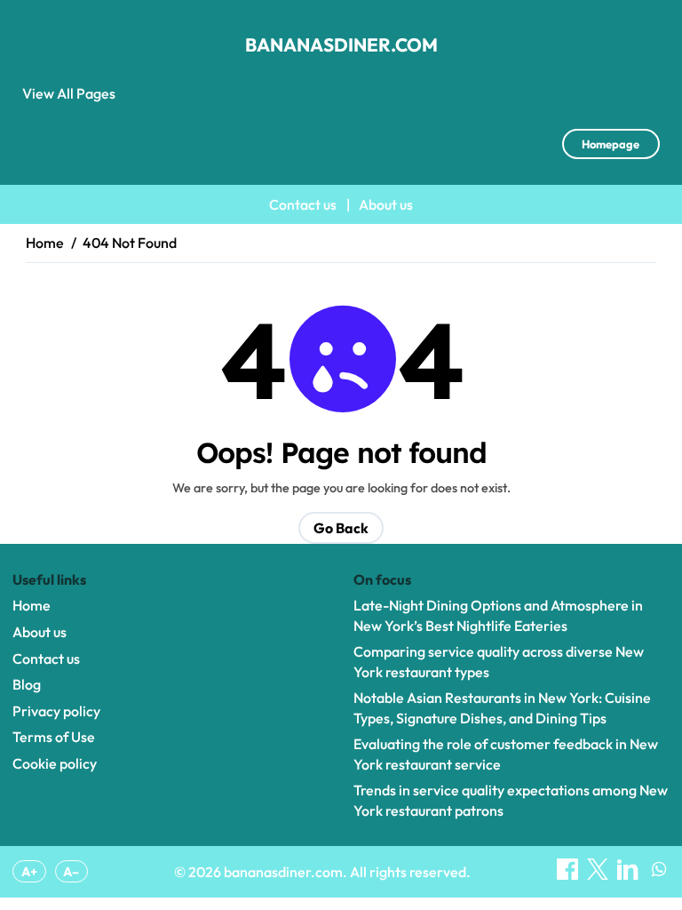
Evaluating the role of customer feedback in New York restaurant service (505, 753)
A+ (29, 872)
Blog (26, 684)
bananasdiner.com (341, 44)
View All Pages (68, 93)
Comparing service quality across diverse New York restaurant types (498, 661)
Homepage (610, 144)
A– (71, 872)
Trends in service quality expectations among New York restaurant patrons (510, 799)
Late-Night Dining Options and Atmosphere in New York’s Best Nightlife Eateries (498, 615)
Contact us (303, 204)
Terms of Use (53, 737)
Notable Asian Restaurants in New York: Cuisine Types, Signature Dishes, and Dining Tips (502, 707)
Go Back (341, 528)
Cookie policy (54, 763)
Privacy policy (56, 711)
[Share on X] (599, 874)
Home (31, 605)
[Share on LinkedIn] (629, 874)
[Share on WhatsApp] (659, 874)
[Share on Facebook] (569, 874)
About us (386, 204)
